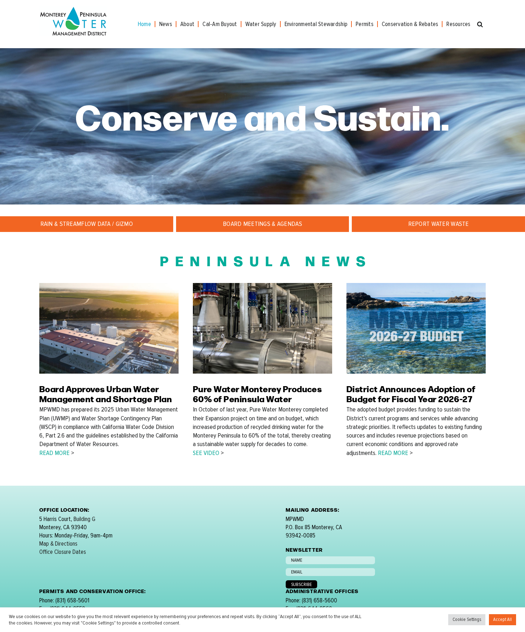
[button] (480, 24)
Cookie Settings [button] (466, 619)
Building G (84, 519)
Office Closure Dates (62, 552)
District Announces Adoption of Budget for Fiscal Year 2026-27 (410, 394)
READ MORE (54, 453)
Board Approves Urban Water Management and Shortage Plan (105, 394)
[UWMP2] (109, 285)
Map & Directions (58, 543)
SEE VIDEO (206, 453)
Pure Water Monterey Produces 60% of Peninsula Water (257, 394)
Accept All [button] (502, 619)
